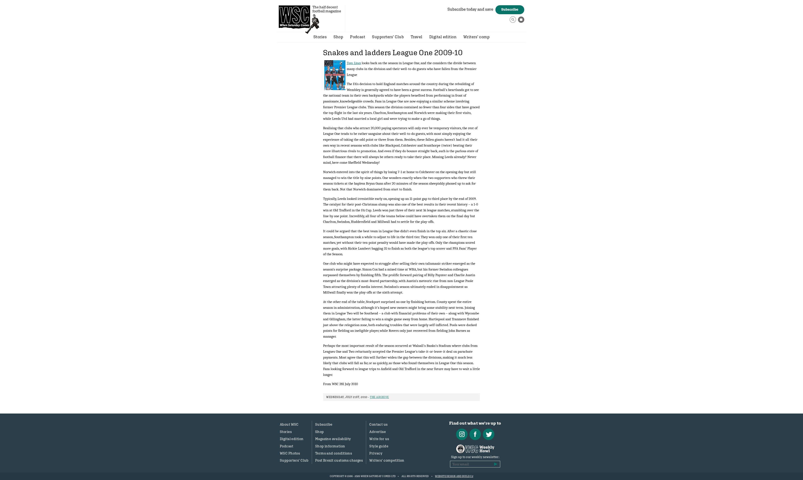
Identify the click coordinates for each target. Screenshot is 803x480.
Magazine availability (333, 439)
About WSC (289, 424)
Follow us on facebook (475, 434)
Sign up (495, 464)
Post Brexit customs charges (339, 460)
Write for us (379, 439)
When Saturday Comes (294, 17)
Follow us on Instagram (462, 434)
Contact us (378, 424)
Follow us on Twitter (488, 434)
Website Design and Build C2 (454, 476)
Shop (338, 36)
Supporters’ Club (388, 36)
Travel (416, 36)
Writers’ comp (476, 36)
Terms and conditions (333, 453)
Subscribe (509, 9)
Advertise (377, 432)
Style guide (378, 446)
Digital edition (442, 36)
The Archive (379, 397)
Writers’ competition (386, 460)
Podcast (357, 36)
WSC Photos (290, 453)
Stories (320, 36)
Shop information (330, 446)
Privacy (375, 453)
